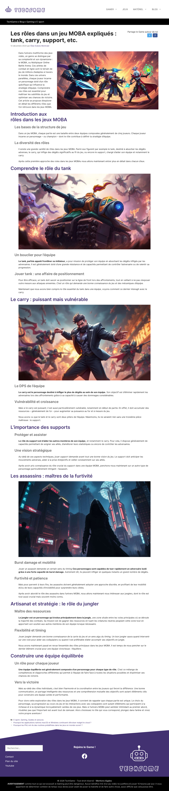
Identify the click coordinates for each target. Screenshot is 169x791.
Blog (155, 9)
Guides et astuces (36, 720)
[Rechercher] (46, 748)
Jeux (125, 9)
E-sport (40, 21)
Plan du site (11, 761)
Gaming (30, 21)
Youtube (9, 765)
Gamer (110, 9)
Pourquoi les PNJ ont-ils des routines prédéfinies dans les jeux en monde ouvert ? (48, 725)
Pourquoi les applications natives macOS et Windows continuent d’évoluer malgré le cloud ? (52, 723)
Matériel (138, 9)
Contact (9, 756)
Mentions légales (104, 780)
